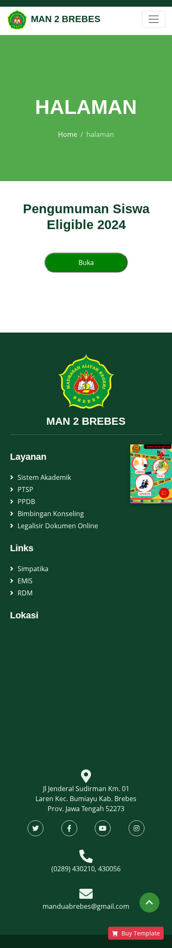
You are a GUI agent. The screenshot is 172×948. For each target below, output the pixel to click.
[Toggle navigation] (153, 19)
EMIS (25, 580)
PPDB (26, 501)
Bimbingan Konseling (51, 513)
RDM (25, 593)
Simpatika (33, 568)
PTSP (25, 489)
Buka (86, 262)
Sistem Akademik (44, 477)
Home (67, 134)
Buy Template (140, 933)
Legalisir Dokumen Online (58, 525)
